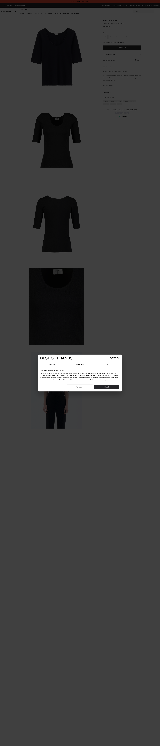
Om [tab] (108, 364)
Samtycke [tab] (52, 364)
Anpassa (78, 387)
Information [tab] (80, 364)
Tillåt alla (106, 387)
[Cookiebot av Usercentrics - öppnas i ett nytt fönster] (111, 358)
